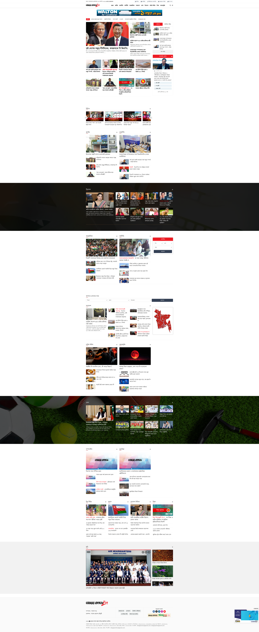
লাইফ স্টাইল (152, 5)
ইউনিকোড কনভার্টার (152, 1)
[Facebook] (154, 611)
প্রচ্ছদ (112, 5)
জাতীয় (116, 5)
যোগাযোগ (128, 611)
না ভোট (157, 85)
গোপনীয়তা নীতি (124, 614)
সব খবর (163, 52)
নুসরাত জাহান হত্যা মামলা (96, 19)
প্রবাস (109, 502)
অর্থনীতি (126, 5)
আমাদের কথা (121, 611)
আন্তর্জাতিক (131, 5)
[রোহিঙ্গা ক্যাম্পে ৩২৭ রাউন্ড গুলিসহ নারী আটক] (163, 34)
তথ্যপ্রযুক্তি (162, 5)
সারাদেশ (138, 5)
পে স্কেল (121, 19)
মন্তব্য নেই (158, 88)
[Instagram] (162, 611)
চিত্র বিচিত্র (89, 502)
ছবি (87, 547)
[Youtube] (164, 611)
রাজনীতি (121, 5)
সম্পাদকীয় (89, 449)
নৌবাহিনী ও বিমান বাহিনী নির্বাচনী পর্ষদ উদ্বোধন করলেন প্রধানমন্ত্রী (105, 588)
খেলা (142, 5)
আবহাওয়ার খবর (141, 19)
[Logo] (93, 5)
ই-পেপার (170, 1)
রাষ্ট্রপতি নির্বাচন (107, 19)
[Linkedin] (159, 611)
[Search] (170, 5)
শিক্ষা (158, 5)
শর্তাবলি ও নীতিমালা (136, 611)
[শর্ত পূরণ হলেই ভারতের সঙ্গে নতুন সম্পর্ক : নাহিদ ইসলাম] (163, 47)
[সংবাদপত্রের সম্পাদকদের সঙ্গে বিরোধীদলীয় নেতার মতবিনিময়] (163, 40)
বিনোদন (146, 5)
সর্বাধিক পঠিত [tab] (167, 24)
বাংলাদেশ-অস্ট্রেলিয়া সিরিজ (130, 19)
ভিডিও (137, 1)
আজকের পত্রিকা (162, 1)
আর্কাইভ (143, 1)
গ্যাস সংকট (115, 19)
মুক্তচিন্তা (121, 449)
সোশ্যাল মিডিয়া (135, 502)
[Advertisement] (118, 101)
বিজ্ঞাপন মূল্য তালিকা (134, 614)
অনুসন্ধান (163, 251)
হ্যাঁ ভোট (157, 83)
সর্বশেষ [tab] (158, 24)
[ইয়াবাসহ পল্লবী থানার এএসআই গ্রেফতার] (163, 29)
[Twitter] (156, 611)
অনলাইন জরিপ (163, 56)
